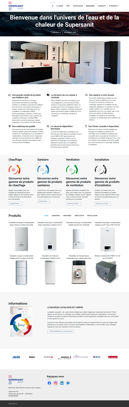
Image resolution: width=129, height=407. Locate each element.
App (68, 6)
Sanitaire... (44, 201)
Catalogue (78, 6)
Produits (57, 32)
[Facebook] (49, 383)
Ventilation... (73, 204)
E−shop (60, 6)
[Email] (68, 383)
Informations (70, 32)
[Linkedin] (61, 383)
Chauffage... (15, 204)
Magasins (90, 6)
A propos (113, 6)
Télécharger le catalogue (61, 331)
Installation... (102, 204)
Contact (102, 6)
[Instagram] (55, 383)
